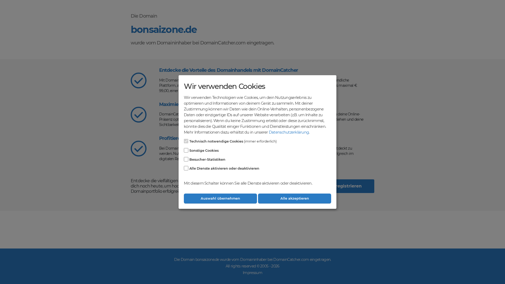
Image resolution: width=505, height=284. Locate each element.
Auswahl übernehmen (220, 198)
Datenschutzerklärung (289, 132)
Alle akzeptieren (294, 198)
